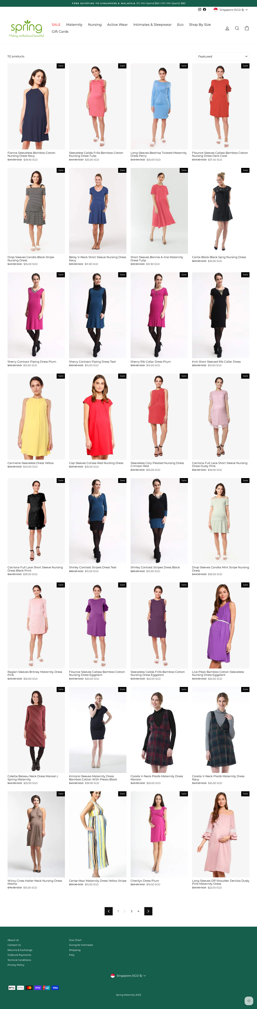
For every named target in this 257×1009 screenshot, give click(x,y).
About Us (13, 940)
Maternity (74, 25)
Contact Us (14, 945)
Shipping (75, 950)
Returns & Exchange (20, 950)
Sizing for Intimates (81, 945)
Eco (180, 25)
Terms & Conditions (19, 960)
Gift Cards (60, 32)
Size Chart (75, 940)
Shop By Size (200, 25)
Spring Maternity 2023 (128, 994)
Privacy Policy (16, 965)
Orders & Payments (19, 955)
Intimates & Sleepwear (152, 25)
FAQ (71, 955)
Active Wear (117, 25)
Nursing (95, 25)
